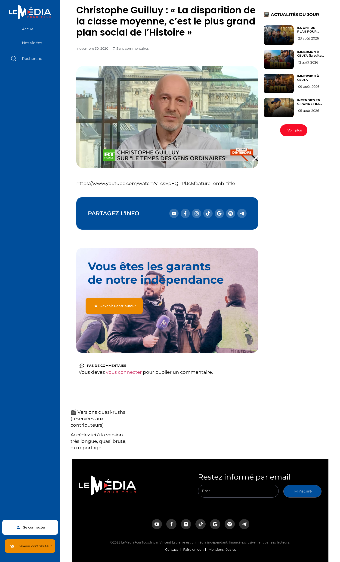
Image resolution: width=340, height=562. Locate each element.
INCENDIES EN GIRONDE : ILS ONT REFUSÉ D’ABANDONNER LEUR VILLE (311, 102)
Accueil (28, 29)
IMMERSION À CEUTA (308, 78)
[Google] (219, 213)
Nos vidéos (32, 43)
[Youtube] (174, 213)
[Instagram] (196, 213)
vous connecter (124, 372)
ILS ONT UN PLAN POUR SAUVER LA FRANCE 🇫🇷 (307, 29)
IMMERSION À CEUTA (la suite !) (309, 53)
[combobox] (30, 58)
